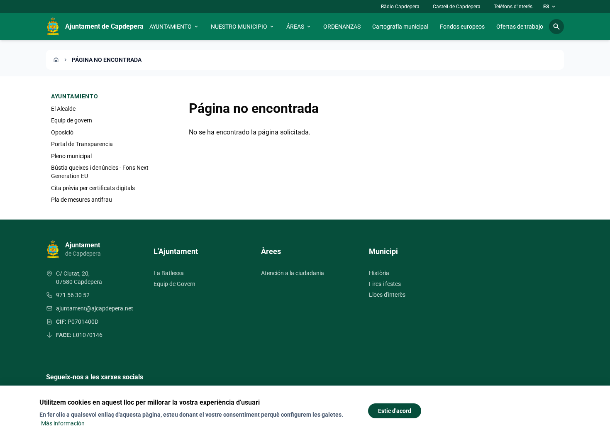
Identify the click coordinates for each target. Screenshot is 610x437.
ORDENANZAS (342, 26)
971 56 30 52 (73, 295)
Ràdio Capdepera (400, 7)
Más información (63, 423)
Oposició (62, 132)
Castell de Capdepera (457, 7)
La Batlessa (169, 273)
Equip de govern (71, 120)
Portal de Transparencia (82, 144)
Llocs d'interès (387, 294)
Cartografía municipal (400, 26)
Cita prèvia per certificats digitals (93, 188)
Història (379, 273)
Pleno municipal (71, 156)
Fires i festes (385, 284)
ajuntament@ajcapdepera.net (94, 308)
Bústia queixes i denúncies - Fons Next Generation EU (100, 171)
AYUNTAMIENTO (174, 26)
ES (549, 6)
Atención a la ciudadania (292, 273)
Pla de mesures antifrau (81, 199)
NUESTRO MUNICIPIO (243, 26)
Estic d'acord (394, 411)
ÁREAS (299, 26)
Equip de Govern (174, 284)
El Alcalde (63, 108)
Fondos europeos (462, 26)
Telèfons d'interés (513, 7)
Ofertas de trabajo (519, 26)
